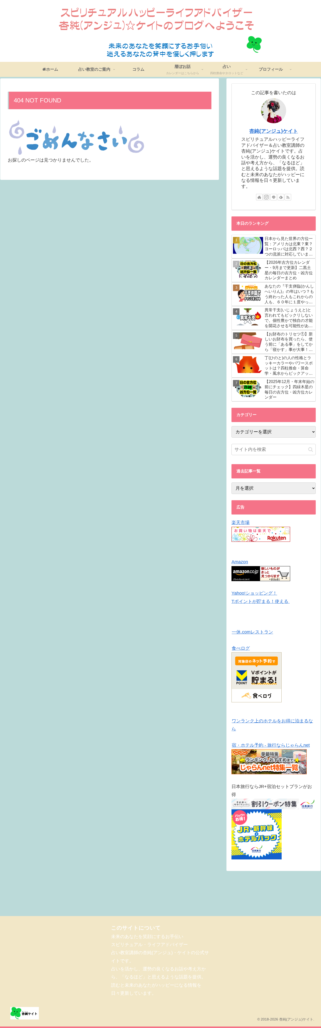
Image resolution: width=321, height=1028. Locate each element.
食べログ (241, 648)
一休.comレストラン (252, 631)
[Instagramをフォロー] (266, 197)
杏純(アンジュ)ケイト (273, 131)
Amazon (239, 561)
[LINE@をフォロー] (273, 197)
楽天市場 (240, 522)
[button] (310, 449)
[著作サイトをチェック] (259, 197)
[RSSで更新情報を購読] (288, 197)
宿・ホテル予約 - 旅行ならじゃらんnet (271, 745)
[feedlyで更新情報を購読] (281, 197)
